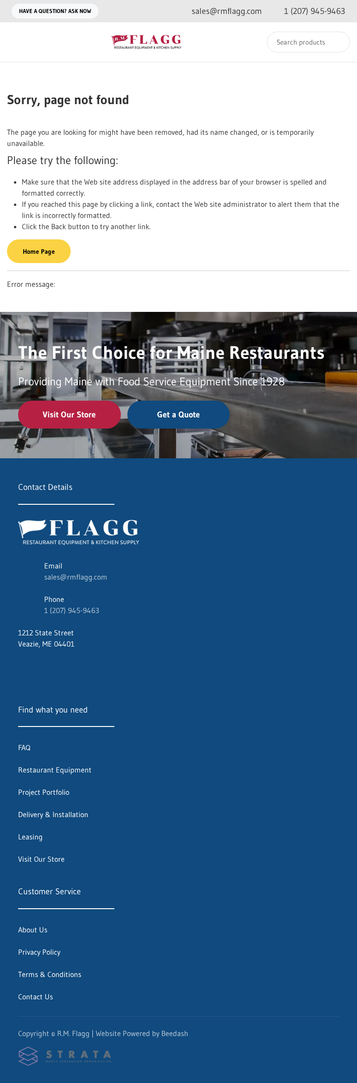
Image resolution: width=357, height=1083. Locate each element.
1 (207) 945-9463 (71, 610)
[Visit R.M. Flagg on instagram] (42, 666)
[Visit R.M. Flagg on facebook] (22, 666)
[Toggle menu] (16, 42)
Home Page (39, 251)
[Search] (337, 42)
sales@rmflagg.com (75, 576)
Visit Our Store (69, 414)
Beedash (174, 1033)
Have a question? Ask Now (55, 10)
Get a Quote (178, 414)
